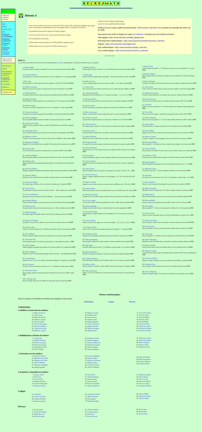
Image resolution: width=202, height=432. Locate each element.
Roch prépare (149, 206)
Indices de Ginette (149, 81)
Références (5, 87)
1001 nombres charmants (147, 28)
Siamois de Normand (31, 220)
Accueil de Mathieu (31, 169)
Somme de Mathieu (31, 118)
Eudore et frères (90, 264)
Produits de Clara (150, 264)
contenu (60, 63)
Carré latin (148, 105)
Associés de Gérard (31, 270)
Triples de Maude (30, 175)
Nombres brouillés (91, 142)
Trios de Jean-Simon (31, 112)
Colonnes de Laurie (91, 118)
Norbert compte (30, 227)
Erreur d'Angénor (30, 252)
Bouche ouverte (30, 206)
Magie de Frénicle (30, 99)
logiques (5, 45)
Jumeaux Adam (29, 67)
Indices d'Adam (30, 245)
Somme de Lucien (150, 99)
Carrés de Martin (90, 220)
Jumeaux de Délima (151, 258)
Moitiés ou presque (31, 87)
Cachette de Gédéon (31, 182)
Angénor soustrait (90, 182)
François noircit (90, 131)
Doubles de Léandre (91, 194)
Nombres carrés (30, 161)
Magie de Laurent (150, 136)
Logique (111, 302)
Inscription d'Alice (91, 227)
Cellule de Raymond (91, 93)
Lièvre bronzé (29, 264)
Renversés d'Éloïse (31, 200)
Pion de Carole (148, 66)
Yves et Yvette (29, 188)
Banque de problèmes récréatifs (5, 17)
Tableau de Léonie (150, 169)
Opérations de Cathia (31, 123)
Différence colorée (31, 136)
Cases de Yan (89, 87)
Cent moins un (89, 155)
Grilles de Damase (150, 118)
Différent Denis (149, 194)
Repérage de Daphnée (32, 142)
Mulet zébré (89, 245)
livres (107, 21)
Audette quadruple (91, 206)
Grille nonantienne (91, 271)
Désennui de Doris (91, 99)
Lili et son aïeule (90, 200)
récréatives (5, 75)
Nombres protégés (30, 212)
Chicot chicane (90, 169)
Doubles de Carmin (151, 220)
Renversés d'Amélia (151, 142)
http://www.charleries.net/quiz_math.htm (131, 47)
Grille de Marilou (90, 136)
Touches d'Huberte (150, 272)
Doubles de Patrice (150, 74)
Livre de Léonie (150, 213)
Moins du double (150, 245)
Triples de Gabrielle (91, 239)
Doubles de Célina (150, 155)
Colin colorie (149, 87)
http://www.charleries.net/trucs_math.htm (132, 51)
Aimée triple (88, 75)
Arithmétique (89, 302)
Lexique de (5, 78)
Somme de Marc (90, 188)
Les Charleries (138, 34)
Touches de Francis (91, 174)
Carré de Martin (30, 258)
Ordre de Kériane (150, 182)
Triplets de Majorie (31, 155)
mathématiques (7, 73)
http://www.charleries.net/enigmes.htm (121, 44)
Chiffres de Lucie (89, 81)
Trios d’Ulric (149, 112)
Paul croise (27, 81)
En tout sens (148, 234)
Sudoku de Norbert (91, 252)
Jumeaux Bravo (149, 124)
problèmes (5, 81)
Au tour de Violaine (91, 212)
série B (38, 35)
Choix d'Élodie (30, 234)
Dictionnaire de (7, 71)
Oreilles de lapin (30, 105)
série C (47, 35)
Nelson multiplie (150, 200)
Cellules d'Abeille (150, 149)
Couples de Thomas (91, 258)
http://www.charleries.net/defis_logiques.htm (126, 38)
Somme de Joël (29, 149)
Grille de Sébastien (151, 239)
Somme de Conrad (150, 251)
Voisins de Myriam (91, 148)
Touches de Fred (30, 239)
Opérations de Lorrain (151, 93)
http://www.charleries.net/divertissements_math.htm (144, 41)
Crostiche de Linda (91, 234)
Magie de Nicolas (89, 67)
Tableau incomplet (150, 188)
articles (107, 24)
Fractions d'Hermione (31, 194)
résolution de (6, 79)
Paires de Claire (149, 226)
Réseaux (132, 302)
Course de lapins (90, 161)
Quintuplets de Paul (31, 131)
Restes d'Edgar (149, 131)
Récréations (6, 43)
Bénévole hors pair (91, 112)
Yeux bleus (148, 175)
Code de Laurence (90, 124)
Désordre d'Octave (30, 93)
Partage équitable (150, 162)
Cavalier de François (30, 75)
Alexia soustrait (90, 105)
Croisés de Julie (31, 279)
